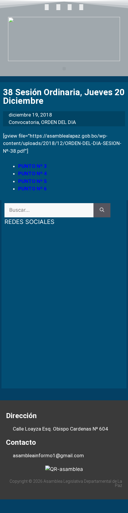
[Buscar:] (48, 210)
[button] (64, 68)
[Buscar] (101, 210)
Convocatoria (24, 122)
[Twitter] (58, 7)
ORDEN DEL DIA (58, 122)
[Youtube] (70, 7)
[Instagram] (81, 7)
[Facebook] (47, 7)
